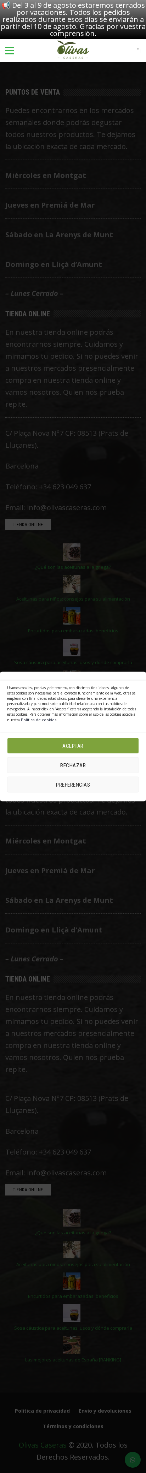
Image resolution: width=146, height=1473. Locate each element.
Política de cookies (38, 719)
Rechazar (73, 765)
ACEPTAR (73, 746)
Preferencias (73, 784)
